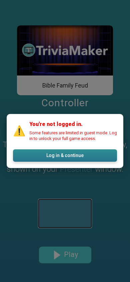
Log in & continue (65, 155)
